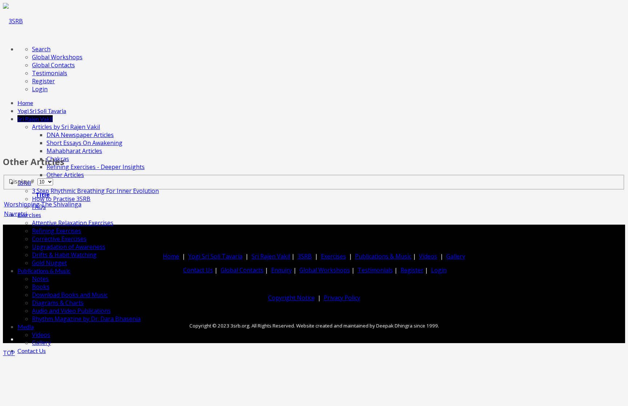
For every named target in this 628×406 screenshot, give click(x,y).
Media (25, 326)
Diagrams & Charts (58, 303)
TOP (9, 353)
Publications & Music (44, 270)
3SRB (305, 256)
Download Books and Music (70, 295)
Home (25, 102)
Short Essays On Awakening (84, 143)
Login (40, 89)
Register (43, 81)
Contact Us (31, 350)
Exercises (29, 214)
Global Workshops (57, 57)
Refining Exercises (56, 231)
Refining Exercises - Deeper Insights (96, 167)
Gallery (41, 343)
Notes (40, 279)
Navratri (15, 214)
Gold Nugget (49, 263)
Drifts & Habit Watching (64, 255)
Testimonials (49, 73)
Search (41, 49)
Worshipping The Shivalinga (42, 204)
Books (40, 287)
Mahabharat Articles (74, 151)
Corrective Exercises (59, 239)
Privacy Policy (342, 298)
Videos (41, 335)
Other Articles (65, 175)
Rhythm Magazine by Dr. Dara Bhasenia (86, 319)
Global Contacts (53, 65)
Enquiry (281, 270)
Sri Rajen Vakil (35, 118)
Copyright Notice (291, 298)
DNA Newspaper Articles (80, 135)
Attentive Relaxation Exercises (72, 223)
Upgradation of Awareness (68, 247)
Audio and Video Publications (71, 311)
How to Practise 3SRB (61, 199)
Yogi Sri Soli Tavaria (41, 110)
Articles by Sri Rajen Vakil (66, 127)
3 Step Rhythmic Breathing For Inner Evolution (95, 191)
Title (43, 195)
